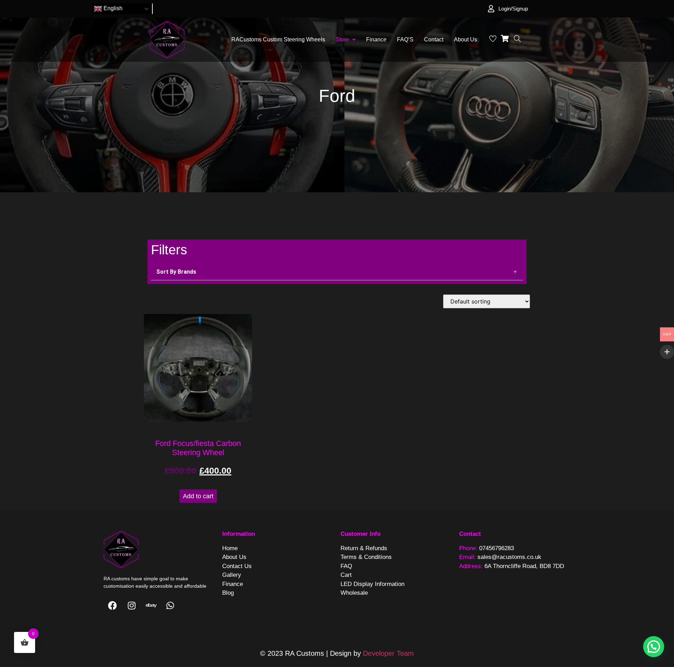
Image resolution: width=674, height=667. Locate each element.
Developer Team (388, 653)
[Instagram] (131, 605)
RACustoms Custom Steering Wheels (278, 39)
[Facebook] (112, 605)
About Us (465, 39)
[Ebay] (151, 605)
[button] (345, 40)
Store (342, 39)
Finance (376, 39)
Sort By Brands (176, 271)
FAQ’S (405, 39)
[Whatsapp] (170, 605)
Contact (433, 39)
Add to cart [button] (198, 496)
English (112, 8)
